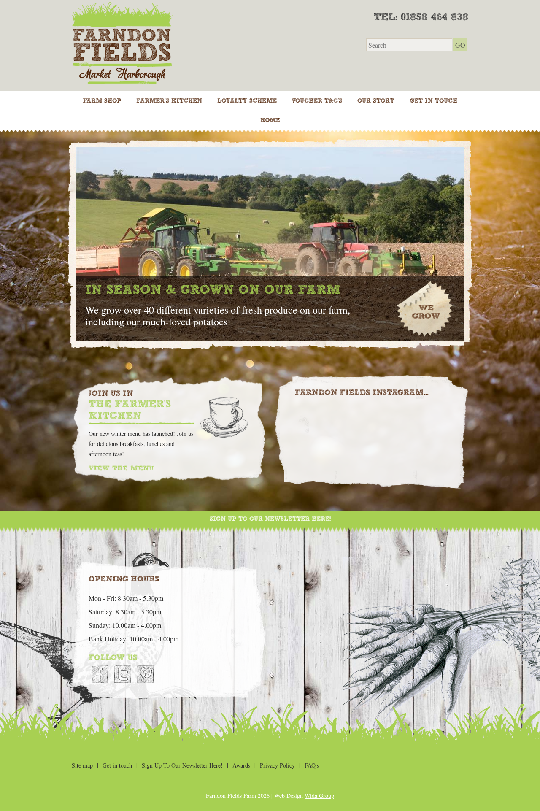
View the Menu (121, 469)
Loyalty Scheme (247, 100)
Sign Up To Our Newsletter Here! (270, 519)
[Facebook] (100, 674)
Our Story (375, 100)
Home (270, 120)
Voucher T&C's (317, 100)
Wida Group (319, 796)
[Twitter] (122, 674)
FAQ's (312, 765)
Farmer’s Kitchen (169, 100)
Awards (241, 765)
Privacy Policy (277, 765)
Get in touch (433, 100)
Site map (82, 765)
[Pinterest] (145, 674)
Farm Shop (102, 100)
